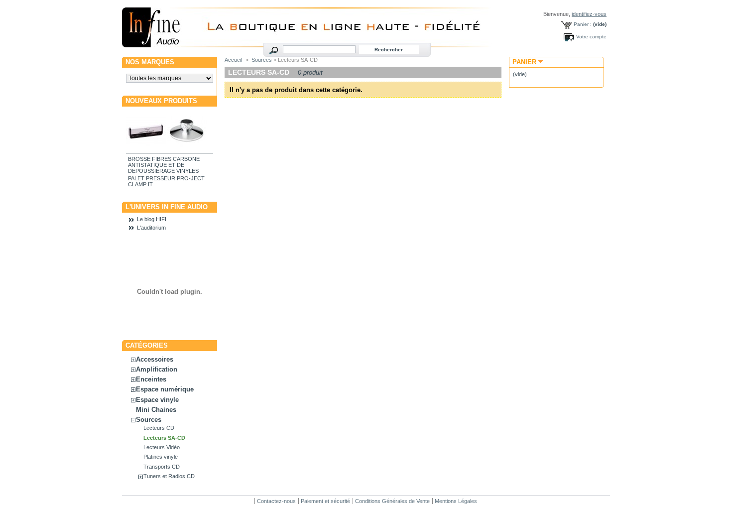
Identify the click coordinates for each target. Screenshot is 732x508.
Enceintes (151, 379)
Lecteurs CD (158, 428)
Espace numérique (165, 389)
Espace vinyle (157, 399)
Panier (524, 62)
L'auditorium (151, 228)
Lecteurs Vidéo (161, 447)
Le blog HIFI (151, 219)
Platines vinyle (160, 457)
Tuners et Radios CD (169, 476)
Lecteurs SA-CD (164, 438)
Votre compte (591, 36)
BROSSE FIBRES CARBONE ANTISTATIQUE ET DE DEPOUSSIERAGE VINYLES (164, 165)
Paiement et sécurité (325, 501)
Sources (148, 419)
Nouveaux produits (161, 101)
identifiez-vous (589, 14)
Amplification (156, 369)
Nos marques (149, 62)
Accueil (233, 60)
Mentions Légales (456, 501)
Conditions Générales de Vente (392, 501)
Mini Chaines (156, 409)
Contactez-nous (276, 501)
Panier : (583, 24)
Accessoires (154, 359)
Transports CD (161, 467)
